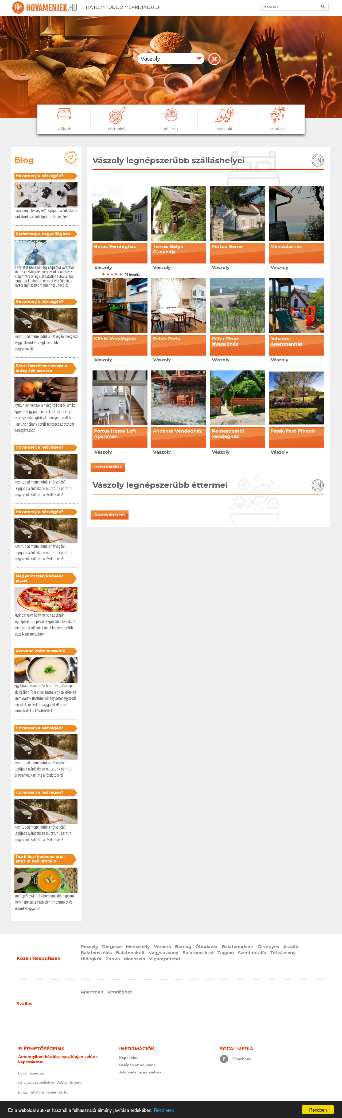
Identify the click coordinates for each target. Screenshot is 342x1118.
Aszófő (290, 947)
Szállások (64, 128)
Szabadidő (224, 128)
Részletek (164, 1110)
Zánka (113, 959)
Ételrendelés (117, 128)
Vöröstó (162, 947)
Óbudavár (206, 947)
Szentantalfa (252, 953)
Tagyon (225, 953)
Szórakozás (278, 128)
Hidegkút (91, 959)
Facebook (242, 1059)
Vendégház (120, 992)
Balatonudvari (238, 947)
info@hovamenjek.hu (49, 1092)
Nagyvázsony (163, 953)
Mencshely (138, 947)
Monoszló (134, 959)
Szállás (24, 1003)
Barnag (183, 947)
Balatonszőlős (96, 953)
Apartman (92, 992)
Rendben (318, 1109)
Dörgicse (112, 947)
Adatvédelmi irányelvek (140, 1072)
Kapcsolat (128, 1058)
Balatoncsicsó (197, 953)
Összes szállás (108, 467)
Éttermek (171, 128)
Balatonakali (130, 953)
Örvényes (268, 947)
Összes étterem (109, 515)
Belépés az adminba (137, 1065)
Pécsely (89, 947)
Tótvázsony (283, 953)
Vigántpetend (164, 959)
